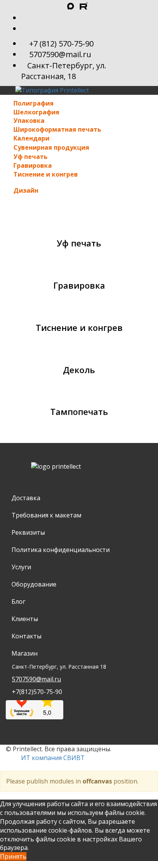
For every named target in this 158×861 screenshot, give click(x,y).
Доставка (26, 498)
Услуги (21, 567)
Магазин (25, 653)
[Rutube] (73, 7)
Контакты (26, 636)
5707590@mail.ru (60, 54)
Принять (13, 856)
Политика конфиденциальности (61, 549)
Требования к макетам (46, 515)
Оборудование (34, 584)
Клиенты (25, 619)
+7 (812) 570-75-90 (61, 43)
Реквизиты (28, 532)
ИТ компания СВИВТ (53, 758)
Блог (18, 601)
